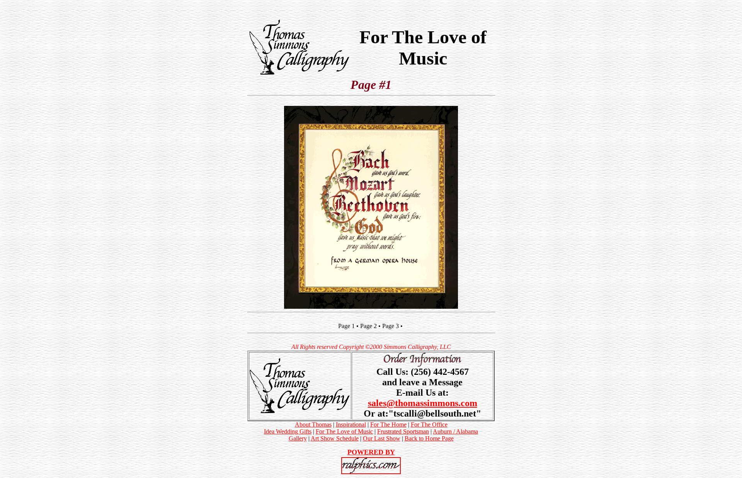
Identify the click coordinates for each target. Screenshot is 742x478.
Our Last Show (381, 438)
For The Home (388, 424)
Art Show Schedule (335, 438)
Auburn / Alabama (455, 431)
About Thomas (313, 424)
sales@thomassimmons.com (422, 403)
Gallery (298, 438)
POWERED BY (371, 452)
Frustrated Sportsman (403, 431)
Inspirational (351, 424)
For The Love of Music (344, 431)
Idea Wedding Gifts (287, 431)
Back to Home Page (429, 438)
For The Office (429, 424)
